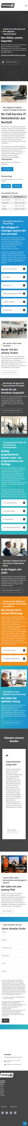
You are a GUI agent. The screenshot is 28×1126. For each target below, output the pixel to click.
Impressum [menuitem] (4, 1106)
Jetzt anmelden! (8, 911)
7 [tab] (15, 843)
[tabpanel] (14, 794)
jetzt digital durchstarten (11, 62)
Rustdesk (16, 186)
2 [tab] (9, 843)
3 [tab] (10, 843)
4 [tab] (11, 843)
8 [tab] (16, 843)
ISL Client (5, 186)
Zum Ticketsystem (7, 169)
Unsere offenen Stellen (10, 372)
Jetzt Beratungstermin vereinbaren (13, 410)
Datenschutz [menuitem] (14, 1106)
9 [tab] (17, 843)
